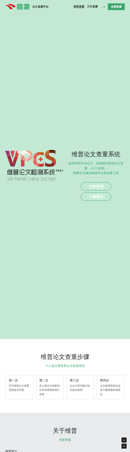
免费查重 (116, 6)
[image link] (17, 6)
